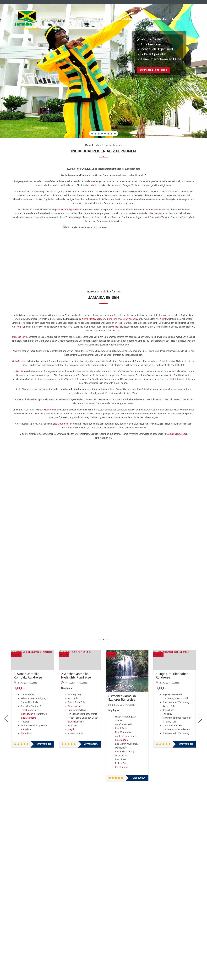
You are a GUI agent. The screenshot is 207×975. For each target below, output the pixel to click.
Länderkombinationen (129, 19)
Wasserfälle (117, 326)
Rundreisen (102, 19)
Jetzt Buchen (44, 744)
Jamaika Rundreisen (177, 434)
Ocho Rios (112, 319)
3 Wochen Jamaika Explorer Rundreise (122, 697)
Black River (26, 733)
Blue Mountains (156, 213)
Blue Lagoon (27, 714)
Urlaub (93, 185)
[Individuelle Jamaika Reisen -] (26, 18)
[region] (103, 69)
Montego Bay (95, 319)
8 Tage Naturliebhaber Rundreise (172, 675)
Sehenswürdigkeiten (67, 209)
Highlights (19, 688)
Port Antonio (130, 319)
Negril (85, 319)
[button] (92, 134)
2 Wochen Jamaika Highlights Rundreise (76, 675)
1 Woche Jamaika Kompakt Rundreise (28, 675)
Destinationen (157, 19)
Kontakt (177, 19)
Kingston (48, 409)
